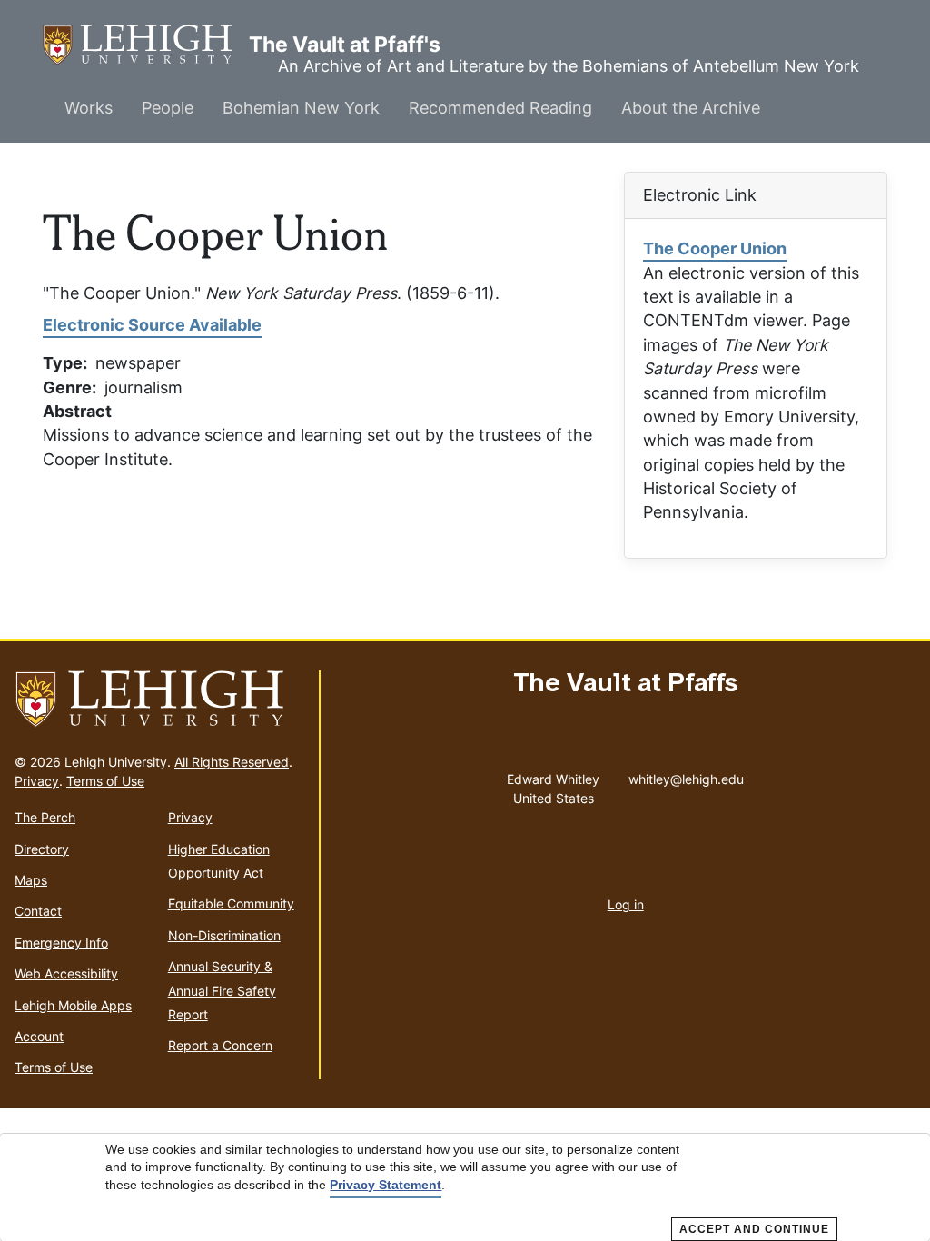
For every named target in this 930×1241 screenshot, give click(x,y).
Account (39, 1036)
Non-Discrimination (224, 935)
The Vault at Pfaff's (146, 44)
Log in (626, 904)
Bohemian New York (301, 107)
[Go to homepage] (159, 699)
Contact (38, 910)
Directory (42, 849)
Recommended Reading (500, 107)
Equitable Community (231, 903)
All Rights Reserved (231, 761)
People (167, 107)
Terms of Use (105, 780)
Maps (31, 880)
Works (88, 107)
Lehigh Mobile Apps (73, 1005)
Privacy (37, 780)
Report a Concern (220, 1045)
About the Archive (690, 107)
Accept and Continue (754, 1229)
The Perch (45, 817)
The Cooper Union (715, 248)
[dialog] (465, 1187)
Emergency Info (61, 942)
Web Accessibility (66, 973)
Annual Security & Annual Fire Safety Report (222, 990)
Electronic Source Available (152, 324)
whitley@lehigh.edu (686, 775)
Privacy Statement (385, 1184)
